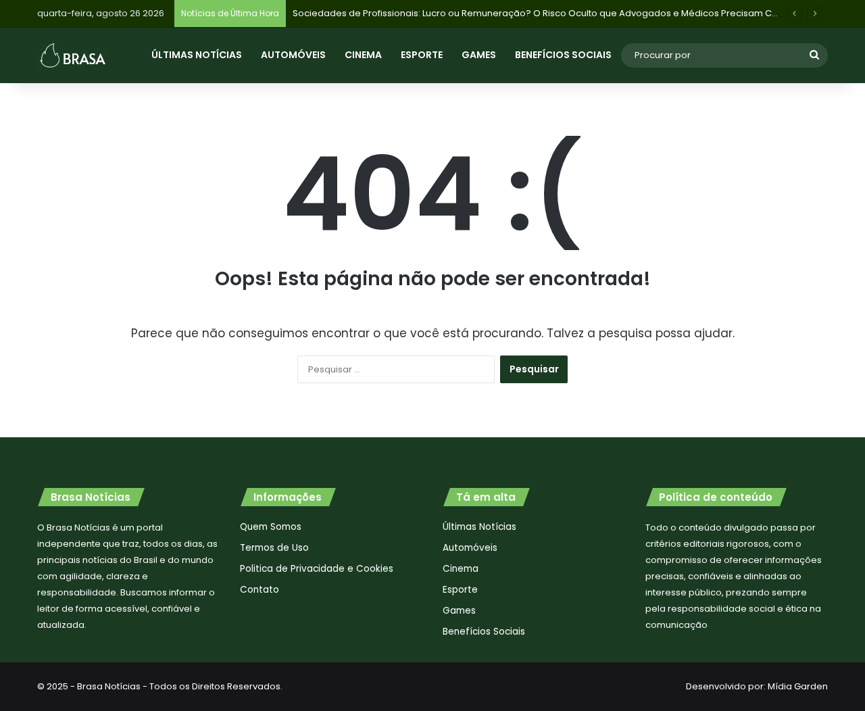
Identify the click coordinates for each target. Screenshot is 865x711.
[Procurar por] (814, 55)
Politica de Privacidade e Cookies (316, 568)
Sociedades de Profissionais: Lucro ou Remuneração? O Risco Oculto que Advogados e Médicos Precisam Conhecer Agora (566, 13)
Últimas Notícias (196, 55)
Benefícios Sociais (563, 55)
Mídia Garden (798, 686)
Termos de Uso (274, 547)
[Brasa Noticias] (73, 55)
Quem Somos (270, 526)
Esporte (422, 55)
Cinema (363, 55)
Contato (259, 589)
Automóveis (293, 55)
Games (479, 55)
